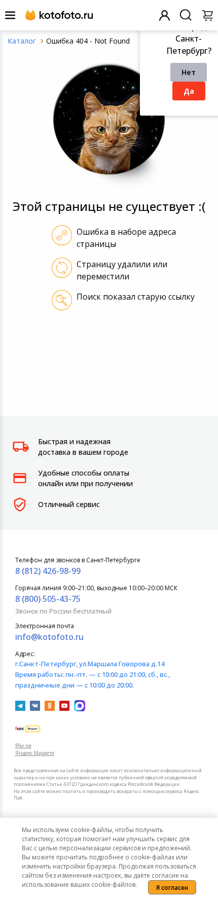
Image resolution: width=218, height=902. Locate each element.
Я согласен (172, 887)
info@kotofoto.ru (49, 636)
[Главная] (22, 41)
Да (189, 91)
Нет (188, 72)
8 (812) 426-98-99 (48, 570)
